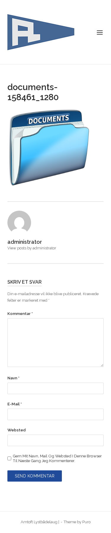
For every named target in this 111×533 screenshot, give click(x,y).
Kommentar (20, 313)
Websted (16, 430)
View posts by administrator (31, 248)
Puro (86, 522)
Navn (13, 378)
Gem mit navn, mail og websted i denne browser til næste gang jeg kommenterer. (57, 458)
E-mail (14, 404)
